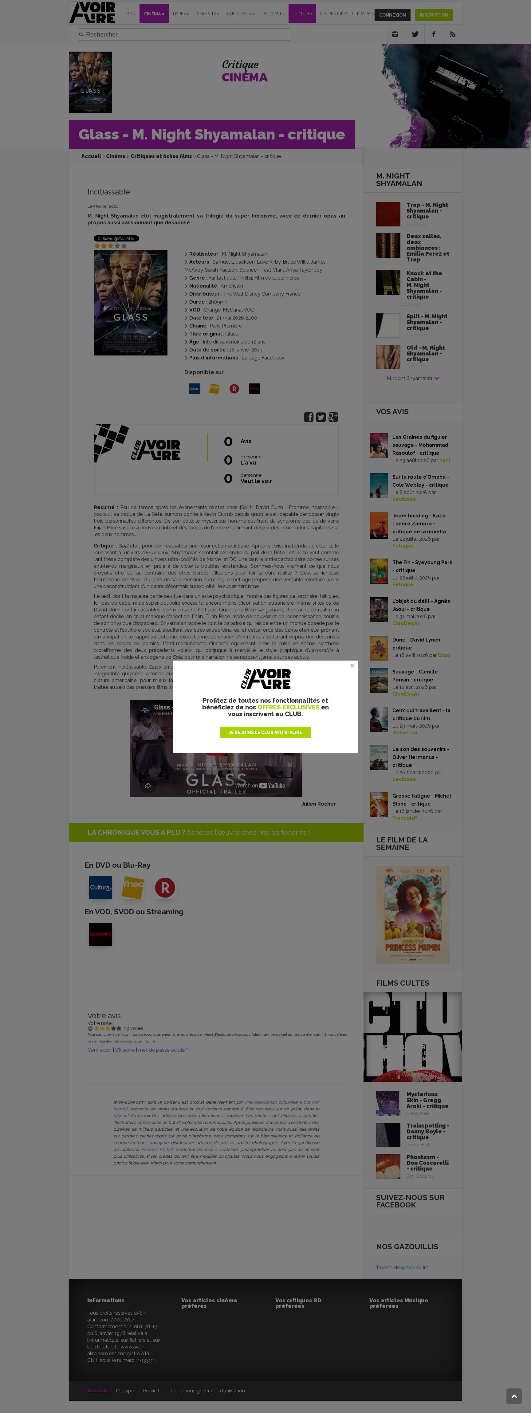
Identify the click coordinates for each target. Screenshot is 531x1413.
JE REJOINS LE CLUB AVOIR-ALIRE (265, 732)
